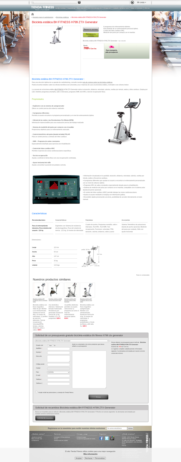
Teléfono (39, 379)
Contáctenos (35, 440)
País (37, 372)
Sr (54, 345)
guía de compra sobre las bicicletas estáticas (97, 82)
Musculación (81, 8)
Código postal (40, 364)
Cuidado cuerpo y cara (121, 8)
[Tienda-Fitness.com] (32, 14)
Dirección (39, 356)
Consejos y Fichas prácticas (62, 437)
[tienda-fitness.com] (41, 8)
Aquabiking (71, 8)
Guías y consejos (137, 8)
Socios (56, 438)
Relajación (107, 8)
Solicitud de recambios (45, 418)
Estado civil (39, 345)
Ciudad (38, 368)
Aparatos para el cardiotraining (43, 17)
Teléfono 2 (39, 383)
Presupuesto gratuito (91, 35)
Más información (90, 454)
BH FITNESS (59, 89)
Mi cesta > (141, 2)
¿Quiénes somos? (37, 437)
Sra (50, 345)
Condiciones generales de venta (86, 438)
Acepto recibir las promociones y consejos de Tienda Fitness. (56, 392)
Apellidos (39, 348)
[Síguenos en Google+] (112, 439)
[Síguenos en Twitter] (107, 439)
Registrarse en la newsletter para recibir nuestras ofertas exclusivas (77, 428)
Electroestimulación (95, 8)
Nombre (39, 352)
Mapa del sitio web (37, 438)
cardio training (60, 8)
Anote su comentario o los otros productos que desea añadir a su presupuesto (88, 345)
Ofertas (147, 8)
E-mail (38, 375)
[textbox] (58, 364)
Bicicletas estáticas (62, 17)
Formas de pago (81, 437)
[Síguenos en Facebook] (101, 439)
